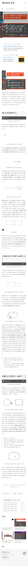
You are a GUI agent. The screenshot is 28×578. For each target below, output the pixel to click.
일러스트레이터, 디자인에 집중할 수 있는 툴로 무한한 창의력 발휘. (14, 49)
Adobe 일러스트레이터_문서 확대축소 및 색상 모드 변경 (11, 511)
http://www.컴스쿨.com (9, 55)
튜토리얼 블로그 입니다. (7, 554)
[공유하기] (8, 493)
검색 (21, 3)
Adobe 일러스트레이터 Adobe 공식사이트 (14, 46)
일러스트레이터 (11, 9)
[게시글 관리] (10, 493)
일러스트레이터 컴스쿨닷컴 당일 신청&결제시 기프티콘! (9, 57)
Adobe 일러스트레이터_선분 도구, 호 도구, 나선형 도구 (11, 505)
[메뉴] (25, 3)
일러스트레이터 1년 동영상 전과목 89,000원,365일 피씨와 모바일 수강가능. (9, 60)
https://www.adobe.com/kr (10, 44)
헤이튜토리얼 (8, 3)
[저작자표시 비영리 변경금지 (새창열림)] (20, 493)
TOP (25, 577)
